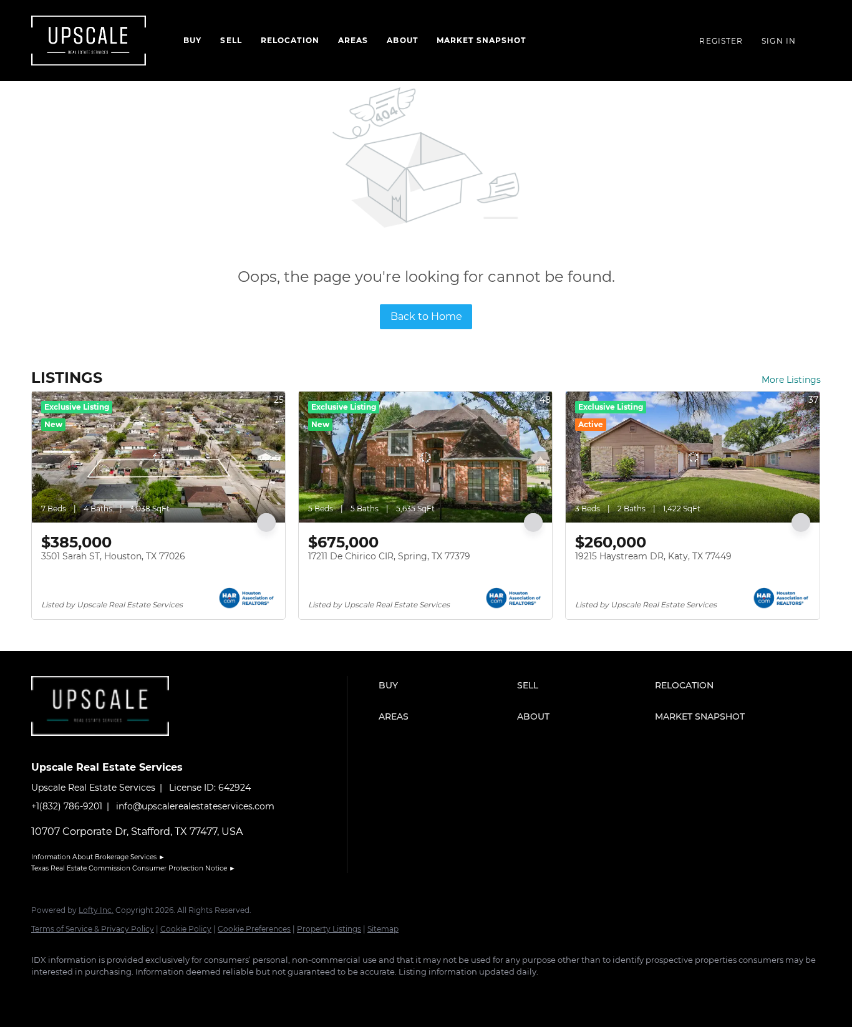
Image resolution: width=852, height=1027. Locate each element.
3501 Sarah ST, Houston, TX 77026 (113, 556)
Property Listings (329, 928)
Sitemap (383, 928)
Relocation (290, 40)
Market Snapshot (481, 40)
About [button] (402, 40)
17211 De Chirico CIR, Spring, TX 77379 (389, 556)
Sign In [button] (779, 41)
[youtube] (155, 993)
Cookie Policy (185, 928)
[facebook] (46, 993)
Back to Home (426, 316)
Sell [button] (230, 40)
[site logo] (109, 745)
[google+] (191, 993)
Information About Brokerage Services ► (98, 857)
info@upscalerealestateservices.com (195, 806)
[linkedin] (82, 993)
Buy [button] (192, 40)
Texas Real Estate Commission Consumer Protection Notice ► (133, 868)
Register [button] (721, 41)
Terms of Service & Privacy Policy (92, 928)
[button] (444, 685)
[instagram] (118, 993)
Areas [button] (353, 40)
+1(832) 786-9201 (66, 806)
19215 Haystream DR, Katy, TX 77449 (653, 556)
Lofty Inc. (96, 910)
